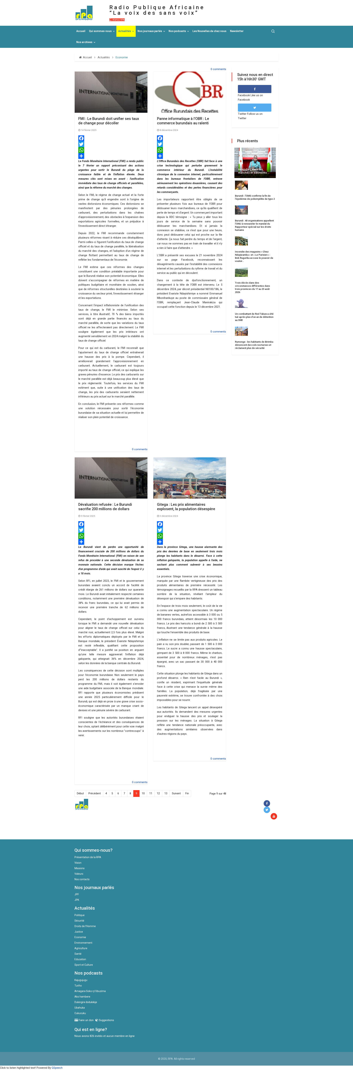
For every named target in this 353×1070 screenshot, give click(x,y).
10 (143, 793)
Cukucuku (80, 1013)
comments (219, 69)
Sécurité (79, 920)
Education (80, 959)
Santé (77, 953)
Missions (79, 868)
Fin (187, 793)
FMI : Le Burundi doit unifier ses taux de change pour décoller (108, 120)
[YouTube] (275, 816)
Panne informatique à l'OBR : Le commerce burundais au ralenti (183, 120)
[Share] (111, 156)
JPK (76, 899)
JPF (76, 894)
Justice (78, 931)
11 (150, 793)
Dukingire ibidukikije (85, 1002)
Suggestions (106, 1020)
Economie (80, 937)
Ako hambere (82, 996)
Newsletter (237, 31)
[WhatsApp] (111, 150)
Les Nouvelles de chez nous (209, 31)
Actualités (124, 31)
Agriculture (80, 948)
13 (165, 793)
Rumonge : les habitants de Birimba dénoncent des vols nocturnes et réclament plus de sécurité (254, 344)
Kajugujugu (80, 980)
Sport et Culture (83, 964)
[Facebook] (111, 138)
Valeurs (78, 873)
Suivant (176, 793)
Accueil (80, 31)
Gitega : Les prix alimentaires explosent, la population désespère (186, 506)
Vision (77, 862)
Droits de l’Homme (85, 926)
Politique (79, 915)
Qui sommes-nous (100, 31)
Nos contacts (82, 879)
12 (158, 793)
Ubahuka (79, 1007)
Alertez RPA (118, 19)
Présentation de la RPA (87, 857)
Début (80, 793)
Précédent (94, 793)
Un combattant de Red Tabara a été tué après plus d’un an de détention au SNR (254, 316)
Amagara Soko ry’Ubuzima (90, 991)
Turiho (78, 985)
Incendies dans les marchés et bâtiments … (253, 171)
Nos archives (84, 42)
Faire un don (141, 831)
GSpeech (57, 1067)
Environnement (83, 942)
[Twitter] (111, 144)
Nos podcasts (177, 31)
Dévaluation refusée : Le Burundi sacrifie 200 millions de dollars (105, 506)
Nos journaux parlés (150, 31)
